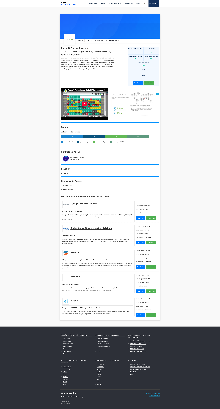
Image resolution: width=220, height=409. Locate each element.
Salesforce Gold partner (137, 346)
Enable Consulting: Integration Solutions (91, 228)
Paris (98, 382)
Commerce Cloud (68, 349)
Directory (133, 371)
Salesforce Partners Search (137, 364)
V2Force (74, 252)
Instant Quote (148, 83)
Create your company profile (153, 393)
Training (99, 349)
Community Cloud (68, 344)
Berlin (98, 379)
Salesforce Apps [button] (115, 3)
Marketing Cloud (67, 346)
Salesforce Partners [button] (97, 3)
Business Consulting (69, 142)
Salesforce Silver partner (137, 348)
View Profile (140, 218)
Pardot (65, 354)
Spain (64, 384)
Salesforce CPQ (67, 351)
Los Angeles (100, 366)
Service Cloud (67, 341)
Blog (138, 3)
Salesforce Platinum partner (138, 343)
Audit (98, 351)
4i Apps (74, 300)
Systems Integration (85, 142)
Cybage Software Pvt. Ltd (83, 203)
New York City (101, 369)
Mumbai (99, 377)
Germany (65, 379)
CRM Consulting (68, 393)
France (65, 381)
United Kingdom (67, 369)
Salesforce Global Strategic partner (140, 341)
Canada (65, 371)
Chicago (99, 371)
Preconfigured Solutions (119, 142)
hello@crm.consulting (154, 395)
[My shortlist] (144, 1)
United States (67, 366)
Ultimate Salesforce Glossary (138, 369)
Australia (65, 376)
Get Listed (129, 3)
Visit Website (138, 83)
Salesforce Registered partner (138, 351)
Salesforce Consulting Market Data (140, 366)
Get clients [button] (153, 3)
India (64, 374)
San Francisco (100, 364)
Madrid (99, 384)
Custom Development (102, 142)
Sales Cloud (66, 338)
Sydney (99, 374)
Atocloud (75, 276)
